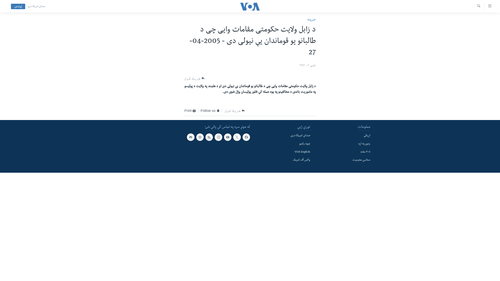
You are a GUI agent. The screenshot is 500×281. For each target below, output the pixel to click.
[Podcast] (200, 137)
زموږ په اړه (364, 144)
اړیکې (367, 136)
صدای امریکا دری (36, 6)
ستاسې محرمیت (361, 160)
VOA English (302, 152)
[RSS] (209, 137)
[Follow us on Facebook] (246, 137)
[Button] (194, 78)
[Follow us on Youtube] (227, 137)
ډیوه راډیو (304, 144)
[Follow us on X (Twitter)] (237, 137)
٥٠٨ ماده (365, 152)
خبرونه (311, 20)
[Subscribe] (190, 137)
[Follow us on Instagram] (218, 137)
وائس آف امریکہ (301, 160)
